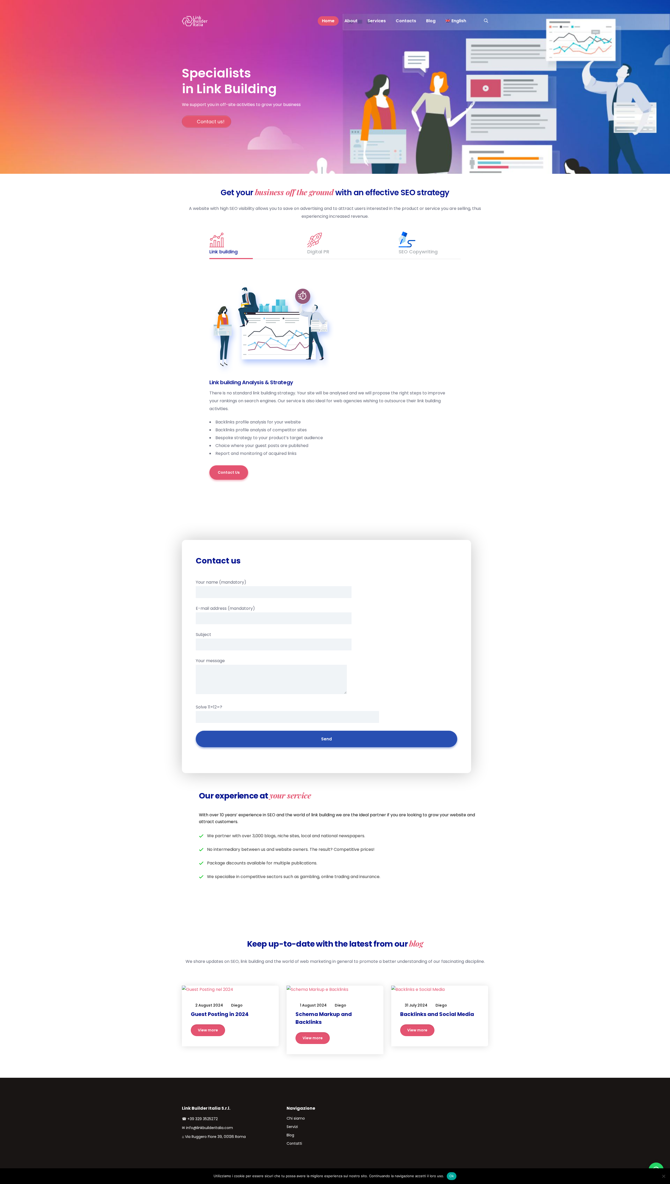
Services (376, 21)
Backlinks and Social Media (437, 1014)
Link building (223, 251)
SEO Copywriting (418, 251)
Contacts (406, 21)
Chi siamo (296, 1118)
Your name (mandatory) (221, 582)
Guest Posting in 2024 (220, 1014)
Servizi (292, 1126)
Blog (431, 21)
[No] (663, 1176)
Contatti (294, 1143)
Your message (210, 661)
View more (208, 1030)
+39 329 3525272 (202, 1118)
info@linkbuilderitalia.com (209, 1127)
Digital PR (318, 251)
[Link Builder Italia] (194, 21)
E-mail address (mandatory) (225, 608)
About (351, 21)
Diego (237, 1005)
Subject (203, 635)
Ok (451, 1176)
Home (328, 21)
